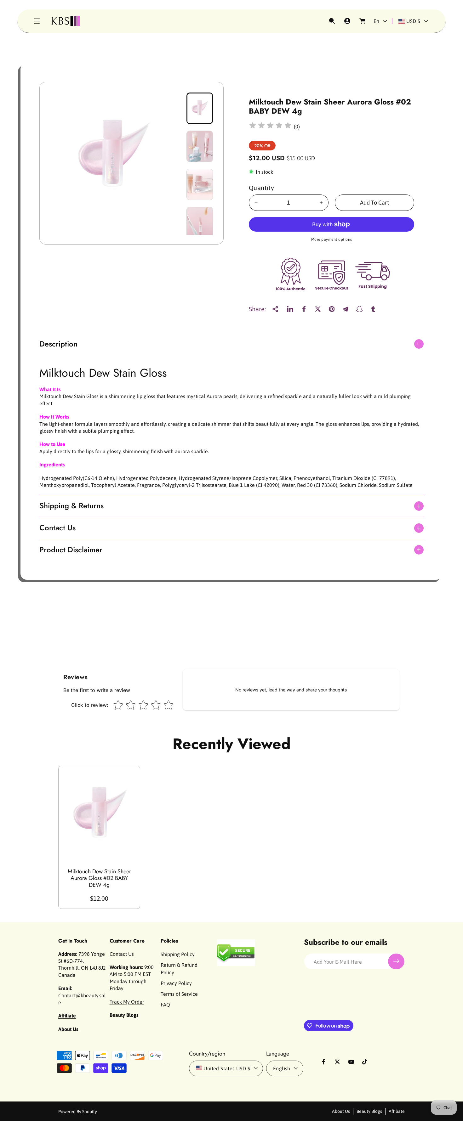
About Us (341, 1110)
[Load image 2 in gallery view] (199, 146)
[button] (36, 21)
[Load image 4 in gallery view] (199, 222)
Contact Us (122, 953)
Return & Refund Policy (179, 968)
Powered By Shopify (77, 1111)
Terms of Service (179, 993)
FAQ (165, 1004)
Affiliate (397, 1110)
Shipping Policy (178, 954)
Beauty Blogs (369, 1110)
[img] (270, 126)
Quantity (261, 187)
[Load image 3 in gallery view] (199, 184)
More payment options (331, 239)
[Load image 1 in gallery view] (199, 108)
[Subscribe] (396, 961)
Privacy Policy (176, 983)
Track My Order (127, 1001)
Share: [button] (257, 309)
